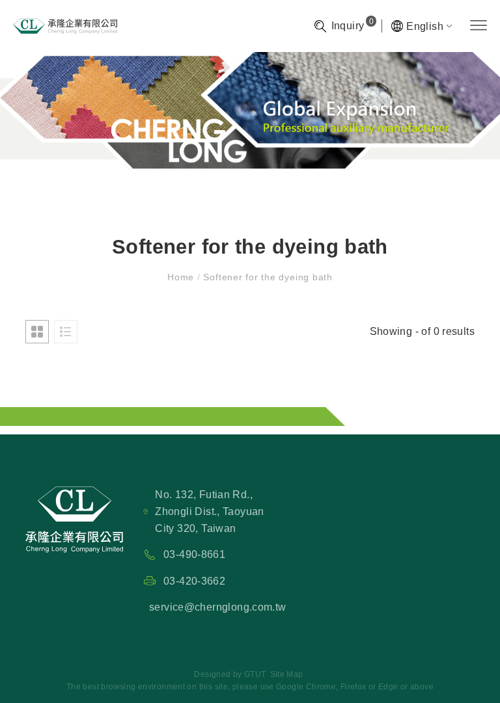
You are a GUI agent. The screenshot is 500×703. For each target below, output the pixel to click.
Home (182, 277)
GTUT (255, 674)
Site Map (286, 674)
